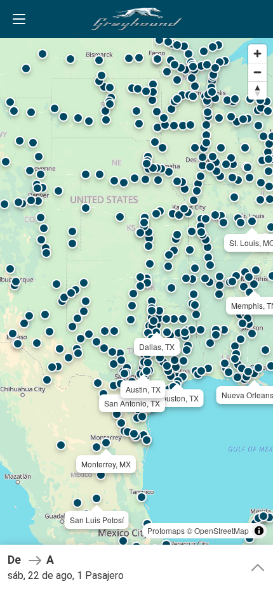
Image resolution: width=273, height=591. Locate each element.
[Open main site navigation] (19, 19)
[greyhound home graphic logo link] (136, 19)
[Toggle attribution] (259, 530)
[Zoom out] (257, 72)
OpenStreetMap (221, 530)
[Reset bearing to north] (257, 90)
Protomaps (166, 530)
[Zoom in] (257, 53)
